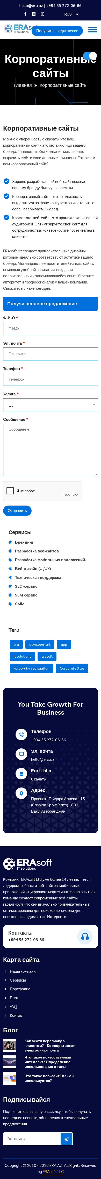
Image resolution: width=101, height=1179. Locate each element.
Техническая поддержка (38, 577)
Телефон (11, 368)
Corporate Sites (72, 668)
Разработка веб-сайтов (37, 551)
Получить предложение (57, 30)
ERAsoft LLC (53, 1171)
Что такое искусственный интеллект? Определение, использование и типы (48, 1062)
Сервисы (17, 980)
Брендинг (24, 542)
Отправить (17, 510)
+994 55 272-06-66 (64, 5)
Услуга (9, 394)
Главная (23, 85)
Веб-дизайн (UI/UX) (33, 568)
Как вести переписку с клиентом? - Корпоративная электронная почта (50, 1046)
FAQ (13, 1006)
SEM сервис (26, 595)
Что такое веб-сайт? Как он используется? (49, 1078)
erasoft (47, 656)
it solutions (22, 656)
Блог (13, 997)
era (16, 644)
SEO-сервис (26, 586)
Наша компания (23, 971)
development (40, 644)
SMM (20, 603)
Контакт (16, 1015)
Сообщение (14, 419)
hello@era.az (31, 5)
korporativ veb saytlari (31, 668)
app (64, 644)
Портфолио (19, 988)
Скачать (38, 779)
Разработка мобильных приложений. (50, 559)
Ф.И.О (9, 317)
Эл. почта (12, 343)
